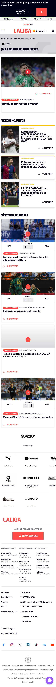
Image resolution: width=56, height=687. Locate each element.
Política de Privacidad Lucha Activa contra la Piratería (28, 678)
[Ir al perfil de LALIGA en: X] (20, 645)
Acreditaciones (30, 665)
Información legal (46, 669)
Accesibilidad (33, 669)
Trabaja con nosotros (46, 665)
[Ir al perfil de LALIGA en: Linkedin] (28, 645)
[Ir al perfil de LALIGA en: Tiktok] (36, 645)
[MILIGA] (52, 31)
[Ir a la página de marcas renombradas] (28, 659)
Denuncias (6, 665)
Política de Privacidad (20, 674)
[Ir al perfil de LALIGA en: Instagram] (11, 645)
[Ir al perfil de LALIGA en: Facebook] (3, 645)
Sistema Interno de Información (14, 669)
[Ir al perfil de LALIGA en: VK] (44, 645)
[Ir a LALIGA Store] (28, 24)
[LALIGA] (22, 31)
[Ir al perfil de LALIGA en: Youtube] (52, 645)
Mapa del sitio (17, 665)
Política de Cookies (37, 674)
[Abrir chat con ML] (49, 680)
